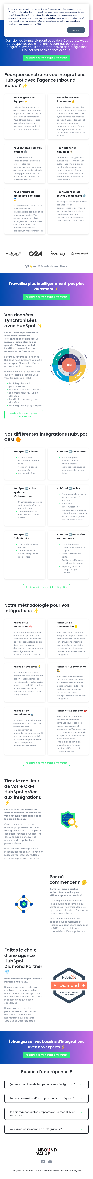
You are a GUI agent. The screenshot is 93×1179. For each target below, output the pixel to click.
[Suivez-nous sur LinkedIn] (43, 1162)
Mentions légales (73, 1170)
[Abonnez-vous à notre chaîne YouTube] (50, 1162)
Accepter (76, 30)
